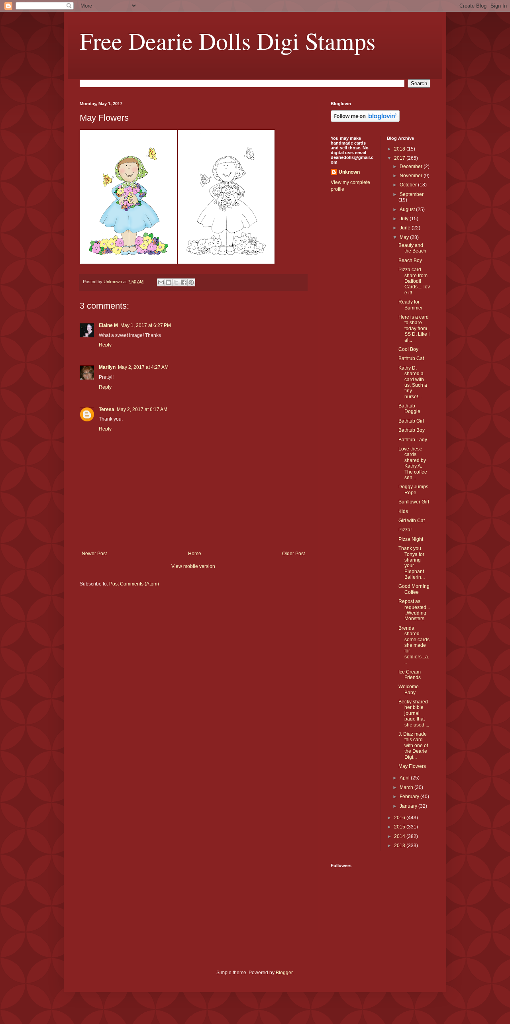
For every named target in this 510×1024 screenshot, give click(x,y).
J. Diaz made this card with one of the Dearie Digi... (413, 745)
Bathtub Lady (412, 439)
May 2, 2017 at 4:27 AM (143, 367)
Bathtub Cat (411, 358)
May (405, 237)
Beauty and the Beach (412, 248)
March (407, 787)
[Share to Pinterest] (191, 282)
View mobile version (193, 566)
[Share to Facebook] (184, 282)
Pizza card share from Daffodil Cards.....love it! (414, 281)
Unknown (349, 172)
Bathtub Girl (411, 421)
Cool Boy (408, 349)
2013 (400, 845)
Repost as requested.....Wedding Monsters (414, 610)
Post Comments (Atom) (134, 584)
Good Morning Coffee (414, 589)
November (412, 175)
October (409, 185)
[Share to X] (176, 282)
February (410, 796)
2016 (400, 817)
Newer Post (94, 553)
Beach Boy (410, 260)
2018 (400, 149)
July (405, 218)
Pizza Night (410, 539)
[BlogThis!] (169, 282)
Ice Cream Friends (409, 674)
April (405, 778)
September (412, 194)
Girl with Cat (411, 520)
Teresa (106, 409)
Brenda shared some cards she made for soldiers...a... (414, 645)
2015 (400, 827)
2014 (400, 836)
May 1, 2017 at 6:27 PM (145, 325)
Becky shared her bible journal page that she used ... (413, 713)
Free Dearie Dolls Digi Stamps (227, 41)
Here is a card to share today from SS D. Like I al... (414, 328)
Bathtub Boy (411, 430)
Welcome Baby (408, 689)
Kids (403, 511)
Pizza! (405, 530)
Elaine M (108, 325)
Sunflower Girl (413, 502)
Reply (105, 345)
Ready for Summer (410, 304)
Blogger (284, 972)
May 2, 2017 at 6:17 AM (142, 409)
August (408, 209)
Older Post (293, 553)
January (409, 806)
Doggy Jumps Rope (413, 489)
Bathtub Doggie (409, 408)
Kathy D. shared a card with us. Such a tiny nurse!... (412, 382)
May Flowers (412, 766)
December (412, 166)
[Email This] (161, 282)
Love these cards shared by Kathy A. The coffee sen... (412, 463)
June (406, 228)
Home (194, 553)
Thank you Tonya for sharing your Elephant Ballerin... (411, 563)
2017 (400, 158)
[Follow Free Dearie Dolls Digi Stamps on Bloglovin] (365, 120)
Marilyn (107, 367)
